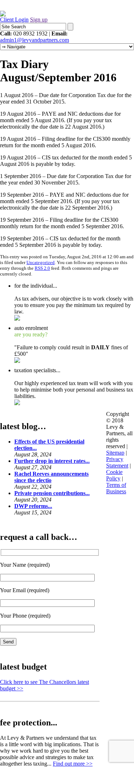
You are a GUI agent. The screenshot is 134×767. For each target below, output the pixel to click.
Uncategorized (40, 262)
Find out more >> (73, 764)
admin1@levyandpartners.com (34, 40)
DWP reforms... (33, 506)
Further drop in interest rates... (52, 461)
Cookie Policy (114, 475)
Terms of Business (116, 488)
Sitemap (115, 453)
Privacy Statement (117, 462)
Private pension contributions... (52, 493)
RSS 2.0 (42, 268)
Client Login (14, 19)
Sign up (39, 19)
